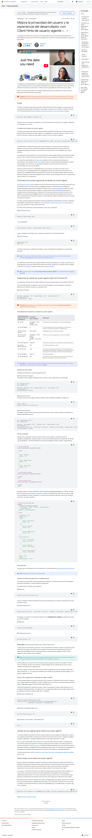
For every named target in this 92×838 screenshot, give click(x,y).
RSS (63, 829)
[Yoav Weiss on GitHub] (42, 46)
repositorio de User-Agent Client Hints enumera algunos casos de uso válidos (54, 752)
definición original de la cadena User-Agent (46, 111)
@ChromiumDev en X (66, 823)
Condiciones (4, 835)
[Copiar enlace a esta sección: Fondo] (23, 103)
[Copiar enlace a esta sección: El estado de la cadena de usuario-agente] (44, 128)
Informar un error (5, 823)
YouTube (63, 825)
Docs (3, 6)
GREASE (45, 365)
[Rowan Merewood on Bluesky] (29, 46)
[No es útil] (74, 19)
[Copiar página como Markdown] (67, 31)
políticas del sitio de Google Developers (56, 810)
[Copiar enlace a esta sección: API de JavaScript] (29, 434)
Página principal (20, 18)
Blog (41, 1)
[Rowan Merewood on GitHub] (25, 46)
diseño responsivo (29, 257)
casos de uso (40, 160)
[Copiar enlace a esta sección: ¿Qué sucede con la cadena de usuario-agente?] (54, 758)
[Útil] (72, 19)
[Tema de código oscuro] (71, 115)
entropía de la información (36, 493)
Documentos (24, 1)
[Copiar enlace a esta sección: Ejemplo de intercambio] (33, 370)
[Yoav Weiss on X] (40, 46)
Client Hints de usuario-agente (26, 184)
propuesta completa (49, 266)
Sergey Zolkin (27, 797)
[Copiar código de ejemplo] (74, 115)
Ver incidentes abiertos (6, 825)
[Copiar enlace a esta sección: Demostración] (27, 565)
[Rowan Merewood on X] (23, 46)
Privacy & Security (12, 6)
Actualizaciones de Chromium (38, 823)
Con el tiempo (20, 771)
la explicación (27, 266)
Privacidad (10, 835)
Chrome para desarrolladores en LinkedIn (70, 827)
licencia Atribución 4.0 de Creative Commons (56, 808)
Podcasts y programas (36, 829)
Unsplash (34, 797)
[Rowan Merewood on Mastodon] (27, 46)
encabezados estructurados (63, 305)
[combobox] (63, 1)
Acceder (88, 1)
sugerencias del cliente (58, 188)
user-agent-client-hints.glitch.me (66, 568)
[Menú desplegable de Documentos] (28, 1)
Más (46, 1)
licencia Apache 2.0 (26, 810)
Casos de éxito (34, 1)
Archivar (33, 827)
